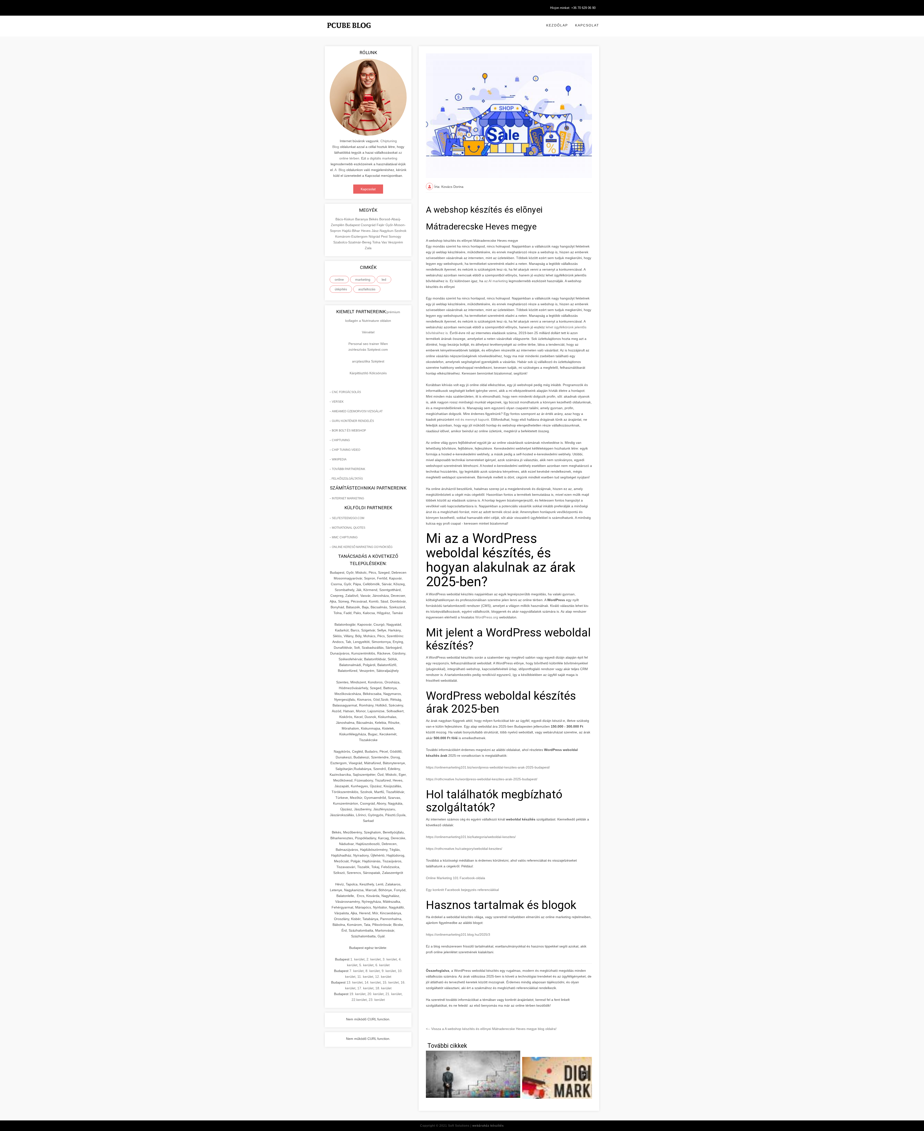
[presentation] (584, 1075)
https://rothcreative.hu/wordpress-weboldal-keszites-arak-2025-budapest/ (481, 779)
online (339, 279)
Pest (385, 236)
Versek (338, 401)
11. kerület (365, 977)
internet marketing (348, 498)
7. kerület (356, 971)
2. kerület (373, 959)
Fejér (381, 225)
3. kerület (390, 959)
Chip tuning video (346, 449)
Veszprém (395, 242)
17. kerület (365, 988)
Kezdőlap (557, 25)
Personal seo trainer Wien (368, 344)
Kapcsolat (587, 25)
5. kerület (366, 965)
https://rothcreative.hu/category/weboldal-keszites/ (464, 849)
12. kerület (383, 977)
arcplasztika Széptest (368, 361)
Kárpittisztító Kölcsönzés (368, 373)
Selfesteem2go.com (348, 518)
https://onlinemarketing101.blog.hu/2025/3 (458, 934)
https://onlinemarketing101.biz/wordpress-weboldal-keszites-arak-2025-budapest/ (488, 767)
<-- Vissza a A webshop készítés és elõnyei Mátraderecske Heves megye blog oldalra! (491, 1029)
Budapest (353, 225)
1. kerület (357, 959)
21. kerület (393, 994)
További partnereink (348, 469)
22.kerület (359, 1000)
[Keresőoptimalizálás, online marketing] (349, 31)
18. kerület (383, 988)
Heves (366, 231)
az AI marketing (496, 281)
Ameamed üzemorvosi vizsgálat (357, 411)
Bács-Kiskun (345, 219)
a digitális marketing (382, 158)
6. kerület (382, 965)
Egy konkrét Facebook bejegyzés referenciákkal (462, 890)
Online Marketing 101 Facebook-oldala (455, 878)
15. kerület (391, 982)
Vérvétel (368, 332)
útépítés (341, 289)
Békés (374, 219)
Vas (384, 242)
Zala (368, 248)
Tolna (376, 242)
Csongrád (369, 225)
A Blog (339, 170)
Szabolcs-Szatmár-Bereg (352, 242)
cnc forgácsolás (346, 392)
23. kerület (377, 1000)
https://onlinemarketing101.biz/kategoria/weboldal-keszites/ (471, 837)
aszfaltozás (366, 289)
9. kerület (389, 971)
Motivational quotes (348, 527)
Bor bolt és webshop (349, 430)
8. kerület (373, 971)
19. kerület (357, 994)
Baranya (362, 219)
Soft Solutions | (476, 1125)
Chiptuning (341, 440)
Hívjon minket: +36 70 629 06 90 (573, 8)
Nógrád (375, 236)
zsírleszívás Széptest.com (368, 349)
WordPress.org (486, 617)
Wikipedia (339, 459)
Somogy (395, 236)
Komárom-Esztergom (352, 236)
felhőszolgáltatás (347, 478)
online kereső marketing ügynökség (362, 547)
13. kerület (354, 982)
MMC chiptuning (345, 537)
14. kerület (373, 982)
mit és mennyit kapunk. (472, 419)
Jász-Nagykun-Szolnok (389, 231)
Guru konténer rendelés (353, 421)
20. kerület (375, 994)
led (384, 279)
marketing (362, 279)
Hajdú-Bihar (351, 231)
